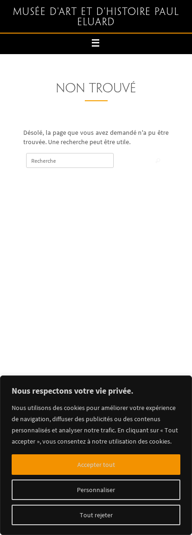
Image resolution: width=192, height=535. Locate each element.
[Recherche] (158, 161)
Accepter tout (96, 464)
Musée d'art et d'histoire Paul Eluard (96, 17)
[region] (96, 455)
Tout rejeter (96, 515)
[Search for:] (70, 160)
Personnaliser (96, 490)
